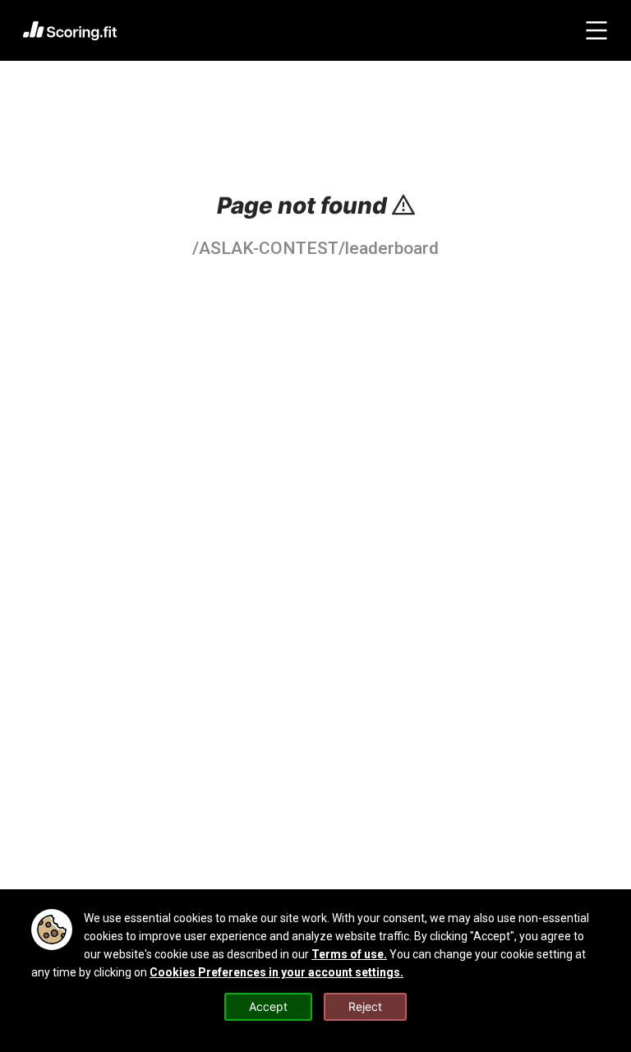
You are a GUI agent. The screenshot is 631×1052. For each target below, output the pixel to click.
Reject (365, 1006)
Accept (268, 1006)
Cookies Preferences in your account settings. (276, 972)
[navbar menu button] (596, 30)
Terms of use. (349, 954)
